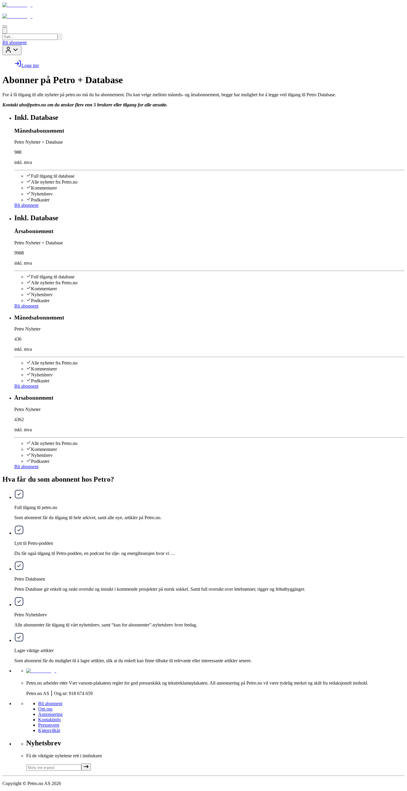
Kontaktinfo (49, 719)
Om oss (45, 708)
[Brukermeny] (11, 50)
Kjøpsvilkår (49, 730)
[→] (86, 767)
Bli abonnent (14, 42)
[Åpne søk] (4, 30)
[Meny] (4, 26)
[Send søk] (60, 37)
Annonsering (50, 714)
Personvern (48, 725)
